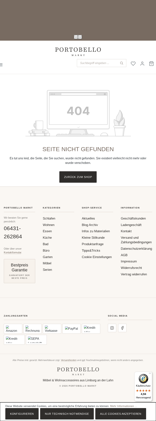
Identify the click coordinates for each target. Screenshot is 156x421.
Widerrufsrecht (131, 268)
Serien (47, 270)
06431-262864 (13, 232)
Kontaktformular (12, 252)
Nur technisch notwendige (67, 413)
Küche (47, 237)
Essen (47, 231)
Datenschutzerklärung (136, 248)
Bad (45, 244)
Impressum (129, 261)
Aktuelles (88, 218)
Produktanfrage (92, 244)
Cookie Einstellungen (97, 257)
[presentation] (76, 37)
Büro (46, 250)
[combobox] (97, 63)
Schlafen (49, 218)
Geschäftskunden (133, 218)
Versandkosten (69, 360)
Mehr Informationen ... (123, 406)
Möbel (47, 263)
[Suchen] (121, 63)
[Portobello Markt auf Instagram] (112, 328)
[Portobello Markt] (78, 371)
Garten (48, 257)
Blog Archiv (90, 225)
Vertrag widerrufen (134, 274)
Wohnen (48, 225)
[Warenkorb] (151, 63)
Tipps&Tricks (91, 250)
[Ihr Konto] (142, 63)
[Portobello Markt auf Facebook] (122, 328)
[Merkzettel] (133, 63)
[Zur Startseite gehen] (78, 51)
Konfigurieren (22, 413)
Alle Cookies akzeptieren (120, 413)
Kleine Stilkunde (93, 237)
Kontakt (126, 231)
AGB (124, 255)
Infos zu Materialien (96, 231)
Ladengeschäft (131, 225)
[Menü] (150, 374)
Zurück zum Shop (78, 177)
